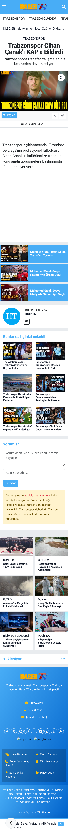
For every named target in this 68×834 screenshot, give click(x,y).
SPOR (42, 794)
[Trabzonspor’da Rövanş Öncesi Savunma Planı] (50, 415)
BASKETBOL (44, 802)
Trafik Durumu (48, 754)
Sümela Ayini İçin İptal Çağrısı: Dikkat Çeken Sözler (34, 28)
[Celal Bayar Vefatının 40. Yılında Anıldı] (16, 546)
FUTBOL (8, 599)
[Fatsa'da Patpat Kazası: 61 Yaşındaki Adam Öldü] (51, 546)
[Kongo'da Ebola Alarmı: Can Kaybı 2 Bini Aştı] (51, 586)
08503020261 (36, 710)
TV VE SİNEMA (25, 802)
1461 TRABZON (36, 798)
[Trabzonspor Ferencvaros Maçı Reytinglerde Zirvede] (50, 383)
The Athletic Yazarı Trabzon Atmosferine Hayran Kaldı (15, 365)
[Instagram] (27, 731)
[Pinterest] (21, 731)
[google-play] (42, 740)
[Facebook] (7, 731)
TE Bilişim (43, 812)
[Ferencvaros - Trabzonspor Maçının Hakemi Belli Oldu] (50, 350)
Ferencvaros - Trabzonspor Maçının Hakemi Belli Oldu (48, 365)
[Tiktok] (47, 731)
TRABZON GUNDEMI (43, 19)
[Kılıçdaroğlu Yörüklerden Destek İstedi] (51, 622)
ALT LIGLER (55, 798)
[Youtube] (41, 731)
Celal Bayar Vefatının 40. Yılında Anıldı (15, 565)
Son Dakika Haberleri (14, 774)
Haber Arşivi (47, 772)
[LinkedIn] (34, 731)
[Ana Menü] (4, 7)
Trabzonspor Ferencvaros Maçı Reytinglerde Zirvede (48, 397)
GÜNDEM (8, 560)
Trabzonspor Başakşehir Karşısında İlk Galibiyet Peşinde (17, 397)
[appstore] (24, 740)
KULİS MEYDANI (15, 798)
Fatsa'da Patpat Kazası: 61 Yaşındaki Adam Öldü (50, 566)
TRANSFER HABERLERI (23, 794)
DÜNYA (42, 599)
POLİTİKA (44, 636)
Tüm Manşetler (49, 761)
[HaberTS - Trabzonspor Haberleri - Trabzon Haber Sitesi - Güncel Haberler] (34, 6)
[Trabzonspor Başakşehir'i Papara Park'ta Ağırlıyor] (17, 415)
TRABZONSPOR (13, 19)
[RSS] (61, 731)
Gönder (11, 483)
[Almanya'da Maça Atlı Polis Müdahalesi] (16, 586)
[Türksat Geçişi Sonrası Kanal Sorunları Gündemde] (16, 622)
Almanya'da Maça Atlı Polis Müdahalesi (15, 605)
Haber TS (30, 314)
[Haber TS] (11, 316)
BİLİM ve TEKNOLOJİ (16, 636)
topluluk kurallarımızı (38, 495)
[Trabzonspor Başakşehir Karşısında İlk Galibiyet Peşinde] (17, 383)
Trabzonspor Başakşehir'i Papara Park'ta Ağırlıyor (17, 428)
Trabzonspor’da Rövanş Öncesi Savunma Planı (49, 428)
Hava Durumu (18, 754)
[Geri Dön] (10, 823)
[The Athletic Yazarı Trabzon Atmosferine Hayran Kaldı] (17, 350)
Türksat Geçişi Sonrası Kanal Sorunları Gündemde (16, 642)
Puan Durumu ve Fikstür (17, 763)
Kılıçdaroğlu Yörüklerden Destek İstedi (49, 642)
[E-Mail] (27, 322)
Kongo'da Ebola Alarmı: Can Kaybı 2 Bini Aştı (51, 605)
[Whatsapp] (54, 731)
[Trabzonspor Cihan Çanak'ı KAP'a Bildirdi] (34, 91)
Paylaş (11, 115)
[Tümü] (63, 659)
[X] (14, 731)
